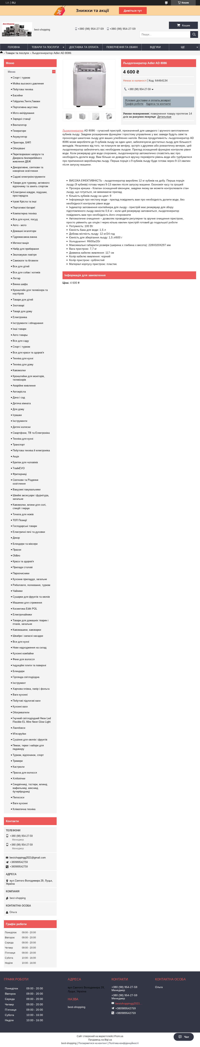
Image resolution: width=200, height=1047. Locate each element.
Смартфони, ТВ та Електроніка (31, 432)
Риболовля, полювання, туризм (31, 585)
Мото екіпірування (23, 113)
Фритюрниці (20, 474)
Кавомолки (19, 370)
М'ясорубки (19, 733)
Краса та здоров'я (23, 561)
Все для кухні (21, 641)
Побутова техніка (23, 89)
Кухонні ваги (20, 706)
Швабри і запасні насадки (28, 635)
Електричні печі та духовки (29, 531)
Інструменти (20, 420)
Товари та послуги (45, 47)
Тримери (18, 760)
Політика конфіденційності (124, 1043)
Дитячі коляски (21, 427)
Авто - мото (19, 225)
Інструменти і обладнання (28, 323)
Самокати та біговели (25, 260)
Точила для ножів (23, 514)
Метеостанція (21, 242)
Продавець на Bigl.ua (100, 1039)
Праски (17, 549)
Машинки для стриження (27, 602)
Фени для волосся (24, 659)
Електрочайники (22, 614)
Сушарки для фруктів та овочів (31, 596)
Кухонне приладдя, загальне (30, 579)
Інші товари (19, 328)
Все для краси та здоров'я (28, 352)
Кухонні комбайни (23, 653)
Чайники (17, 590)
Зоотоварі (18, 305)
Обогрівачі (19, 148)
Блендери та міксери (25, 543)
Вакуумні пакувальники (26, 489)
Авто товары (20, 335)
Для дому (18, 409)
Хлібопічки (19, 778)
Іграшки (17, 415)
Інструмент (19, 682)
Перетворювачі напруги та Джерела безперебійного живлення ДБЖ (28, 158)
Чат (186, 1036)
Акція (16, 456)
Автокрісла (19, 391)
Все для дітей (21, 266)
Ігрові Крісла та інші (24, 201)
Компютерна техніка (25, 213)
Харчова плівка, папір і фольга (31, 688)
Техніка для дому (23, 364)
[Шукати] (194, 34)
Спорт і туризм (21, 77)
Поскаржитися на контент (92, 1043)
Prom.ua (118, 1036)
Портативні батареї (24, 207)
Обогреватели (21, 712)
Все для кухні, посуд (25, 219)
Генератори (19, 130)
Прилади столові (23, 567)
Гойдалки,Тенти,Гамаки (26, 101)
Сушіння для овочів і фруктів (30, 739)
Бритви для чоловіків (25, 462)
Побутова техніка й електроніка (31, 450)
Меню (11, 71)
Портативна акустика (25, 107)
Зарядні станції (22, 118)
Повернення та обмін (122, 47)
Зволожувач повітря (25, 254)
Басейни (18, 95)
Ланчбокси (19, 727)
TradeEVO (19, 468)
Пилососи (18, 797)
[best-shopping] (17, 35)
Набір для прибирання (26, 248)
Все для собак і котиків (26, 272)
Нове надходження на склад (29, 647)
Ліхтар (16, 278)
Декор (16, 537)
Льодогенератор (72, 130)
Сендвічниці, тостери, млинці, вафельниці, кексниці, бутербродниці (30, 788)
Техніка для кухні (23, 358)
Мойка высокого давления (28, 83)
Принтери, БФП (22, 142)
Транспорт (19, 444)
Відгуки (155, 47)
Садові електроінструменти (29, 176)
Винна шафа (20, 284)
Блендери (18, 671)
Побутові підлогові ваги (26, 700)
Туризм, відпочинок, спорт (28, 755)
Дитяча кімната (22, 403)
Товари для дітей (23, 299)
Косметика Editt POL (25, 608)
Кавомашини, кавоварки (27, 629)
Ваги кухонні (20, 694)
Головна (14, 47)
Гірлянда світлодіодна (26, 677)
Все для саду (21, 340)
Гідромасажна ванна (25, 236)
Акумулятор (20, 136)
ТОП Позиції (20, 520)
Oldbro (16, 555)
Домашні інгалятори (24, 231)
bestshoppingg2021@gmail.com (28, 857)
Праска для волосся (25, 772)
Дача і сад (19, 397)
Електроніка (20, 317)
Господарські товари (25, 526)
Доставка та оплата (83, 47)
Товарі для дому (22, 311)
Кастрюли (18, 766)
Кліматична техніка (24, 809)
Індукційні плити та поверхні (29, 665)
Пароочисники (21, 573)
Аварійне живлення (24, 385)
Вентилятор (20, 124)
